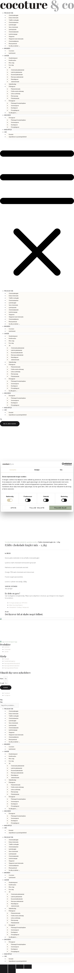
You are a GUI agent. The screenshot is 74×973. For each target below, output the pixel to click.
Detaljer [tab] (37, 470)
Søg (1, 699)
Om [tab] (61, 470)
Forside (7, 542)
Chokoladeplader (14, 32)
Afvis (13, 508)
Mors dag (11, 63)
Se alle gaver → (13, 112)
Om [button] (5, 132)
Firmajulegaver (15, 110)
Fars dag (11, 65)
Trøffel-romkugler (14, 20)
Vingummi (11, 36)
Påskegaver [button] (12, 86)
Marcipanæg (14, 96)
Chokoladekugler (13, 15)
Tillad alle (60, 508)
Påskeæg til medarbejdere (18, 103)
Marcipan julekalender (17, 77)
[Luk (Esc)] (28, 967)
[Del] (20, 967)
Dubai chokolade (13, 17)
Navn (2, 678)
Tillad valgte (37, 508)
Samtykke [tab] (13, 470)
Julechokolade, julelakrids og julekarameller (24, 542)
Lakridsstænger (13, 34)
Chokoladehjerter (14, 41)
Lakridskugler (12, 24)
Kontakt (11, 134)
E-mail (2, 683)
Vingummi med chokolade (16, 39)
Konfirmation (12, 60)
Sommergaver (15, 105)
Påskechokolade (15, 89)
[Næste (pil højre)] (12, 971)
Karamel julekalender (17, 74)
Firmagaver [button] (12, 101)
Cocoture (11, 51)
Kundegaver (14, 108)
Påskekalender (15, 98)
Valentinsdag (12, 84)
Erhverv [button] (7, 115)
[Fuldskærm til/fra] (12, 967)
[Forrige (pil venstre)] (4, 971)
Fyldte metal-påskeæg (17, 91)
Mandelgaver (14, 79)
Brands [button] (7, 48)
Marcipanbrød (13, 43)
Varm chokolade (13, 27)
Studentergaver (13, 58)
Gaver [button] (6, 55)
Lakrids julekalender (16, 72)
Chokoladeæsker (13, 22)
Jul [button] (9, 67)
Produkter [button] (8, 13)
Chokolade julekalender (17, 70)
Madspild (8, 129)
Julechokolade (15, 81)
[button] (37, 215)
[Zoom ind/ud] (4, 967)
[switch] (28, 500)
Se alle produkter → (14, 46)
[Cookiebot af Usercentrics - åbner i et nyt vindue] (63, 464)
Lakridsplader (12, 29)
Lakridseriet (12, 53)
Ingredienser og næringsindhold (17, 137)
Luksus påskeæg (15, 93)
